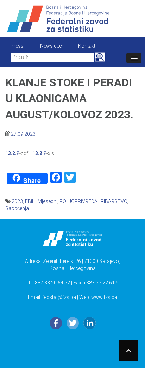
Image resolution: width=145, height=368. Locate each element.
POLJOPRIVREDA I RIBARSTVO (93, 201)
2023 (17, 201)
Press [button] (17, 46)
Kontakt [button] (86, 46)
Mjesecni (47, 201)
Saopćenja (17, 208)
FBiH (30, 201)
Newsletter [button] (51, 46)
